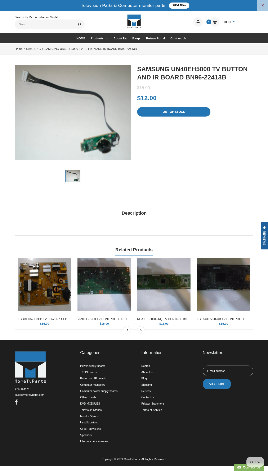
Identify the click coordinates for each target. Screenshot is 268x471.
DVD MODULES (90, 403)
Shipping (146, 384)
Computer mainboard (92, 384)
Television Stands (91, 409)
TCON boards (88, 372)
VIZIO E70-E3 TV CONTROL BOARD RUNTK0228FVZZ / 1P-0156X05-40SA (128, 319)
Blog (144, 378)
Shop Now (179, 5)
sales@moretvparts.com (29, 394)
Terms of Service (151, 409)
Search (145, 365)
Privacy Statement (152, 403)
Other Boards (88, 397)
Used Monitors (89, 422)
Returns (146, 391)
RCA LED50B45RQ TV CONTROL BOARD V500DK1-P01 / (176, 319)
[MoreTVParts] (134, 27)
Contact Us (251, 467)
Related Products (134, 249)
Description (134, 213)
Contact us (148, 397)
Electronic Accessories (94, 441)
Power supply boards (93, 365)
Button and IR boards (93, 378)
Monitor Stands (89, 416)
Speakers (86, 435)
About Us (147, 372)
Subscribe (217, 384)
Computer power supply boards (99, 391)
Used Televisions (90, 428)
